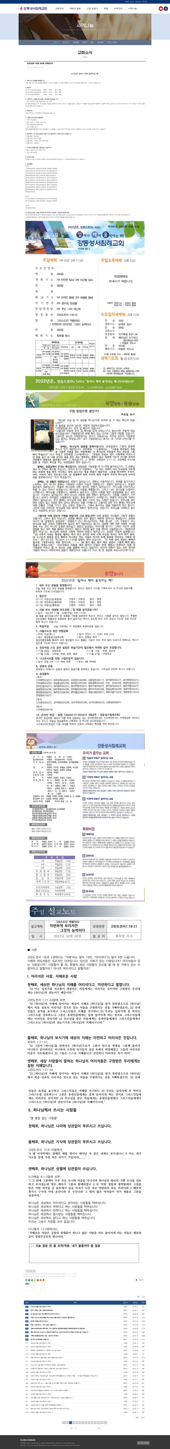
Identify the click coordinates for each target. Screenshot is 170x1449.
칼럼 (92, 42)
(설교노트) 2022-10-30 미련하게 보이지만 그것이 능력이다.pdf (50, 1276)
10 (98, 1422)
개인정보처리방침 (143, 1443)
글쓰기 (143, 1417)
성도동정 (100, 42)
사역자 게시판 (112, 42)
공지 (27, 1306)
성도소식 (66, 42)
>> (105, 1422)
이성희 (125, 1343)
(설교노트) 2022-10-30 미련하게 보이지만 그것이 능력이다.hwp (50, 1274)
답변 (143, 1297)
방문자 (84, 42)
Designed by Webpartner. (72, 1445)
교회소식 (56, 42)
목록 (138, 1297)
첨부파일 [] (30, 1271)
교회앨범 (76, 42)
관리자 (125, 1350)
